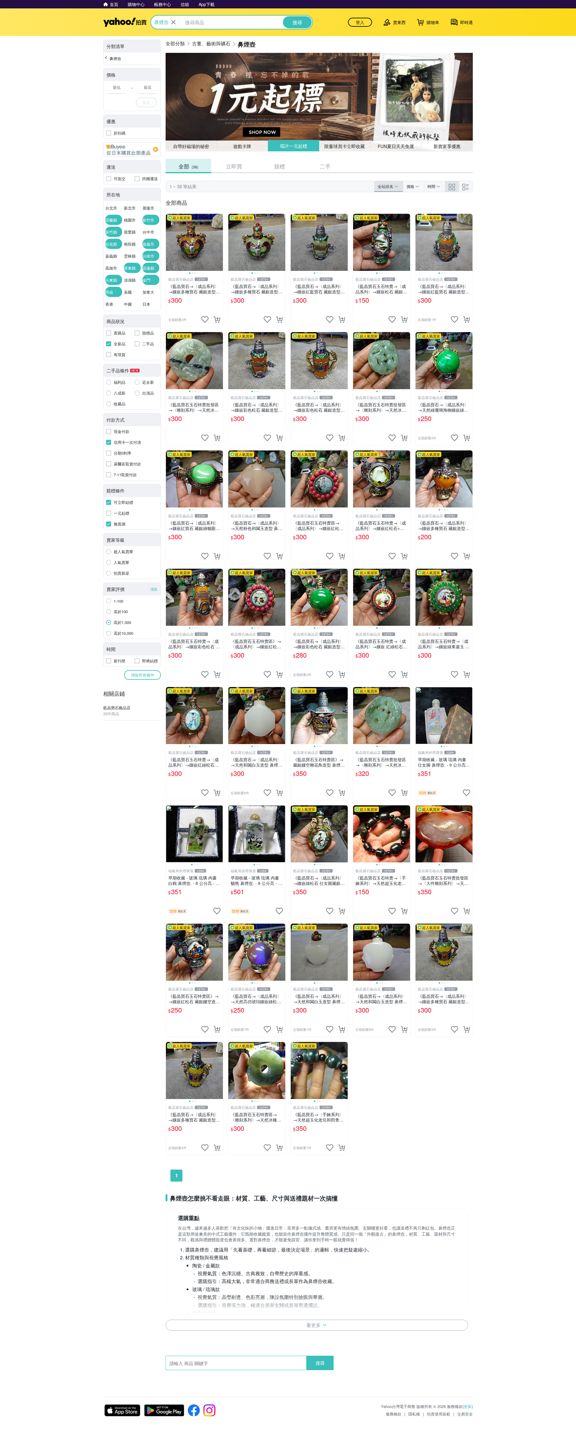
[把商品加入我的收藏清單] (204, 319)
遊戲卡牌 (242, 146)
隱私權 (414, 1414)
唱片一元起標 (293, 146)
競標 (279, 166)
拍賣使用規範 (438, 1414)
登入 (360, 22)
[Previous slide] (170, 242)
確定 (146, 102)
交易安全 (465, 1414)
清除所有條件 (142, 675)
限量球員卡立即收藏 (344, 146)
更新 (468, 1406)
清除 (154, 589)
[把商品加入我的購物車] (216, 319)
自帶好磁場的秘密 (191, 146)
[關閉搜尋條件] (173, 22)
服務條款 (393, 1414)
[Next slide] (219, 242)
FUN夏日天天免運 (396, 146)
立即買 (234, 166)
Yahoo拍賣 (125, 22)
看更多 (313, 1324)
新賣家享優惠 (447, 146)
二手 (325, 166)
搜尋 (320, 1363)
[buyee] (132, 149)
